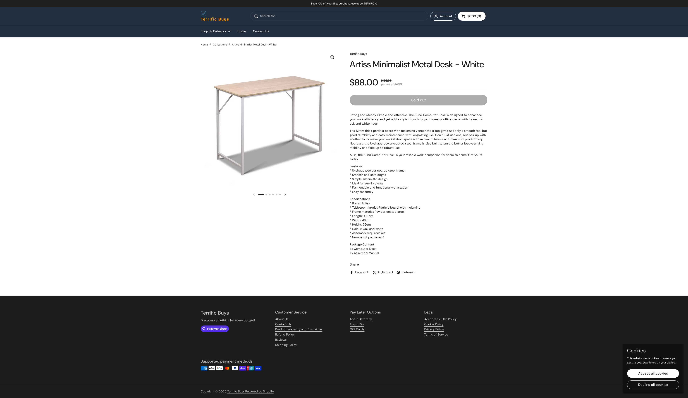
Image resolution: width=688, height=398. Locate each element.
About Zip (357, 324)
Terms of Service (436, 334)
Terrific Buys (236, 391)
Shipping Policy (286, 345)
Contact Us (283, 324)
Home (204, 44)
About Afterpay (361, 319)
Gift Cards (357, 329)
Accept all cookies (653, 373)
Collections (220, 44)
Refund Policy (285, 334)
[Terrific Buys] (215, 16)
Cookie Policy (433, 324)
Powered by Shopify (259, 391)
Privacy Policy (434, 329)
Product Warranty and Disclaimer (298, 329)
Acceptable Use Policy (440, 319)
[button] (472, 16)
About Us (281, 319)
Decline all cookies (653, 384)
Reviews (281, 340)
